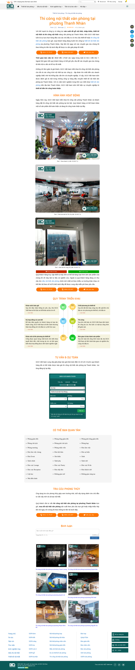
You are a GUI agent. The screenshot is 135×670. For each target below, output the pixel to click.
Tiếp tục (81, 410)
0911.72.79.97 (47, 52)
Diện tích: (58, 397)
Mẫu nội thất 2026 (120, 645)
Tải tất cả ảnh (84, 271)
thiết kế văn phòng (60, 653)
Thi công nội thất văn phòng (59, 656)
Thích (51, 27)
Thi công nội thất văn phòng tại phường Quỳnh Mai (82, 569)
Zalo (132, 36)
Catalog (117, 639)
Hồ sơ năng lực (119, 634)
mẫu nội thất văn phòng (50, 281)
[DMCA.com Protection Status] (23, 668)
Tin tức (120, 2)
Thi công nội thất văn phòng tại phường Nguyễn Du (83, 625)
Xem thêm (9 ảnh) (52, 271)
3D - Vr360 (118, 650)
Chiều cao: (58, 404)
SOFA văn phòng (86, 656)
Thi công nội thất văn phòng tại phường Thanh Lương (51, 569)
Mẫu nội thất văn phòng (57, 649)
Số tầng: (76, 397)
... (26, 312)
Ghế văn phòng (86, 653)
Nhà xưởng (112, 1)
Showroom (102, 1)
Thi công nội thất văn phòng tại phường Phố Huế (82, 597)
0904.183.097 (68, 52)
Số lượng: (76, 404)
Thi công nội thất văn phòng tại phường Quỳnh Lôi (50, 595)
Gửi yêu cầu (89, 52)
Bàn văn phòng (86, 649)
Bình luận (61, 27)
